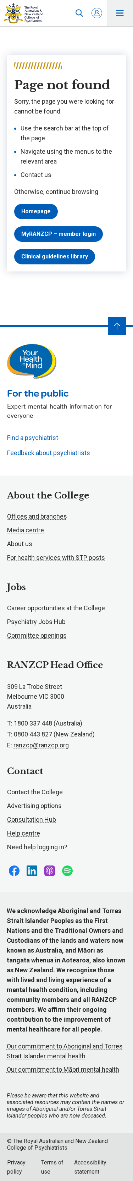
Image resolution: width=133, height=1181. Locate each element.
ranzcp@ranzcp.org (41, 745)
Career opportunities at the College (56, 608)
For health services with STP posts (56, 557)
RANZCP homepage (23, 13)
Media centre (25, 530)
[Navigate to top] (117, 326)
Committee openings (37, 635)
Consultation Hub (31, 819)
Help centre (23, 833)
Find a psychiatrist (32, 437)
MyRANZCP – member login (58, 234)
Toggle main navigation (120, 13)
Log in (96, 13)
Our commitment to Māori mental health (63, 1069)
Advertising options (34, 805)
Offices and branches (37, 516)
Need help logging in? (37, 847)
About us (19, 543)
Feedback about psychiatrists (48, 453)
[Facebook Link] (14, 871)
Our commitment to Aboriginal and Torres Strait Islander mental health (65, 1051)
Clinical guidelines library (54, 256)
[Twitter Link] (50, 871)
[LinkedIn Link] (32, 871)
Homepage (36, 211)
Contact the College (35, 792)
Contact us (36, 174)
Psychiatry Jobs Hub (36, 621)
